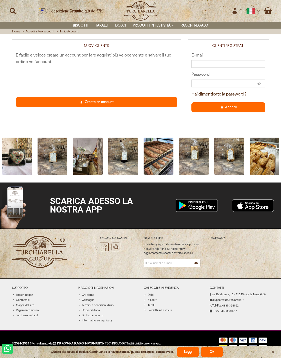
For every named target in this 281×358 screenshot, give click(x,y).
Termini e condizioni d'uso (97, 305)
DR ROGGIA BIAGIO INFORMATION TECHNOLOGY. (91, 343)
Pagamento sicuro (27, 310)
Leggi (188, 351)
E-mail (197, 55)
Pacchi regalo (194, 25)
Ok (212, 351)
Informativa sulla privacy (97, 320)
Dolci (120, 25)
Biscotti (80, 25)
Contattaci (23, 300)
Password (200, 74)
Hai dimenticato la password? (219, 94)
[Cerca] (12, 11)
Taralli (101, 25)
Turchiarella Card (27, 315)
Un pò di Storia (91, 310)
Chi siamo (88, 295)
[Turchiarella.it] (140, 11)
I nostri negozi (24, 295)
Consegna (88, 300)
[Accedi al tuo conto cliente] (237, 11)
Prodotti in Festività (152, 25)
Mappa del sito (25, 305)
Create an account (99, 102)
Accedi (230, 107)
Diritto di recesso (92, 315)
